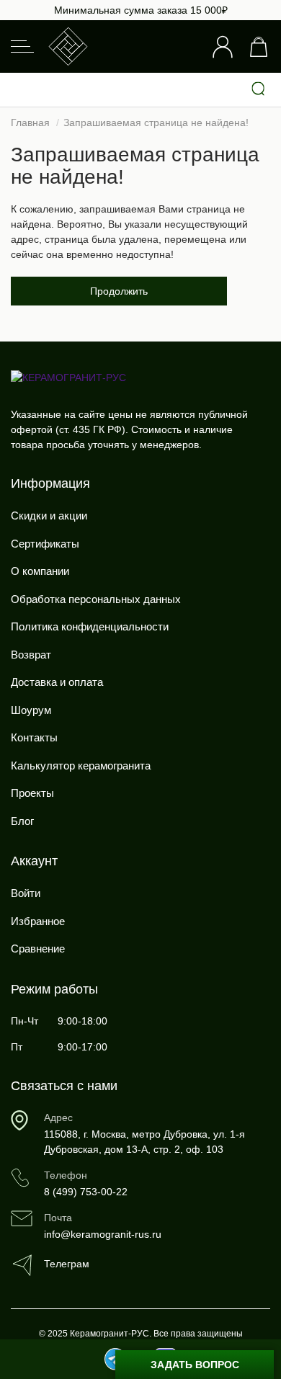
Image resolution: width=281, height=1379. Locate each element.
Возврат (31, 654)
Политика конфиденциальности (90, 626)
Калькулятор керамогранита (81, 765)
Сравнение (38, 948)
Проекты (32, 793)
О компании (40, 571)
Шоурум (31, 710)
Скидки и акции (49, 515)
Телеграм (66, 1263)
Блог (22, 821)
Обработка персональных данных (96, 599)
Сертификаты (45, 543)
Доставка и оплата (57, 682)
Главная (30, 122)
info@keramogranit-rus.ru (102, 1234)
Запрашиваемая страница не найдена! (156, 122)
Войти (25, 893)
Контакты (34, 737)
